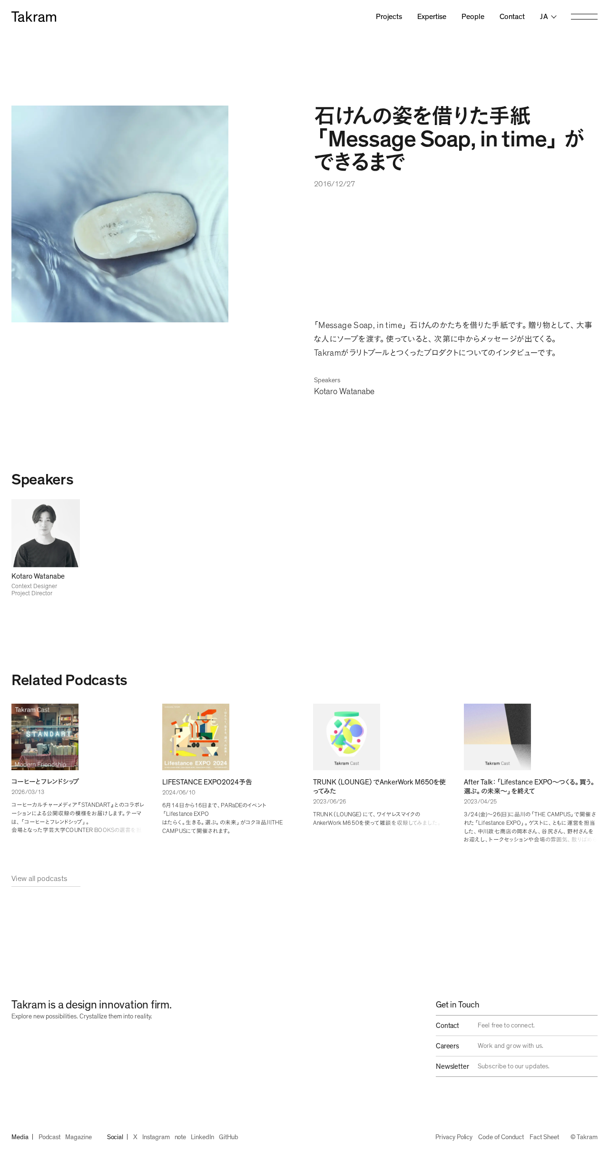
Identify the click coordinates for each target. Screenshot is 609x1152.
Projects (389, 16)
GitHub (229, 1137)
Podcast (50, 1137)
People (473, 16)
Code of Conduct (501, 1137)
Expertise (431, 16)
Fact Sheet (544, 1137)
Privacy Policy (453, 1137)
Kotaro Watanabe (344, 391)
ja (544, 16)
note (181, 1137)
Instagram (155, 1137)
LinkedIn (202, 1137)
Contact (512, 16)
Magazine (78, 1137)
